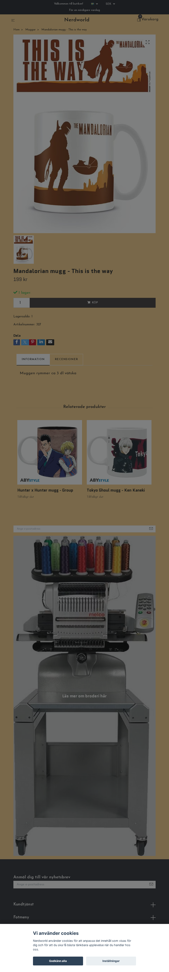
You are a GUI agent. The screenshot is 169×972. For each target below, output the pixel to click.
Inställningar (111, 961)
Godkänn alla (58, 961)
